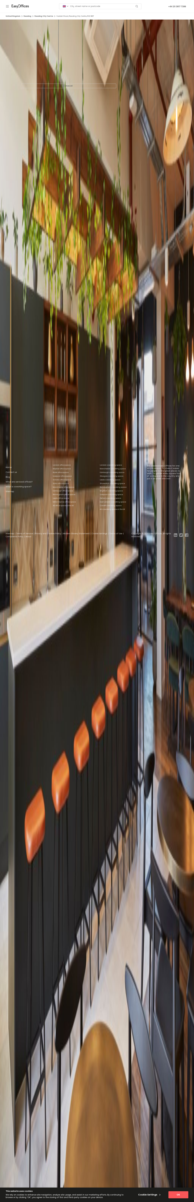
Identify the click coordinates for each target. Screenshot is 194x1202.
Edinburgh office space (63, 491)
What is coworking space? (19, 486)
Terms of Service (24, 533)
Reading (27, 16)
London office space (62, 465)
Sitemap (10, 491)
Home (9, 467)
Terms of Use (115, 533)
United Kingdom (13, 16)
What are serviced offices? (19, 481)
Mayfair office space (62, 468)
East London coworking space (113, 502)
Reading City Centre (44, 16)
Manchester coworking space (113, 468)
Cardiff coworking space (110, 505)
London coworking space (111, 465)
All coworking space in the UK (112, 509)
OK (178, 1194)
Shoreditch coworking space (112, 483)
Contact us (11, 472)
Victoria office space (62, 480)
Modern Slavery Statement (76, 533)
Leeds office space (61, 498)
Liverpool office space (62, 476)
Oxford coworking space (110, 498)
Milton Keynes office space (64, 502)
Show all (69, 86)
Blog (8, 477)
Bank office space (60, 472)
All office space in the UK (63, 505)
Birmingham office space (64, 494)
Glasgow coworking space (111, 476)
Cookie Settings (99, 533)
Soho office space (61, 483)
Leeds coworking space (110, 480)
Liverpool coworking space (111, 494)
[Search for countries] (65, 6)
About (28, 536)
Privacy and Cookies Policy (48, 533)
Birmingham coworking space (113, 487)
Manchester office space (63, 487)
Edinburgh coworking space (112, 472)
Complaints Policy (14, 536)
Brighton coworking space (111, 491)
